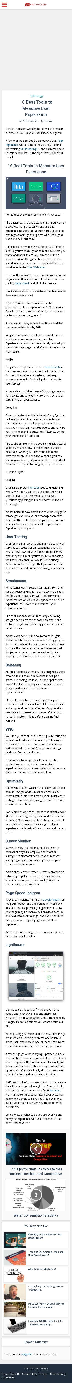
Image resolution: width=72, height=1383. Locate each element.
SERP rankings (28, 149)
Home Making (58, 1374)
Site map (43, 1374)
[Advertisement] (36, 51)
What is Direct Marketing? (42, 1269)
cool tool (33, 487)
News (5, 1374)
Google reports (52, 899)
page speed (22, 283)
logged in (26, 1354)
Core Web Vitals (36, 267)
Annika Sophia (30, 121)
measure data (52, 367)
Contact (26, 1374)
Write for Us (8, 1377)
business (55, 1090)
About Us (15, 1374)
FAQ (34, 1374)
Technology (36, 96)
